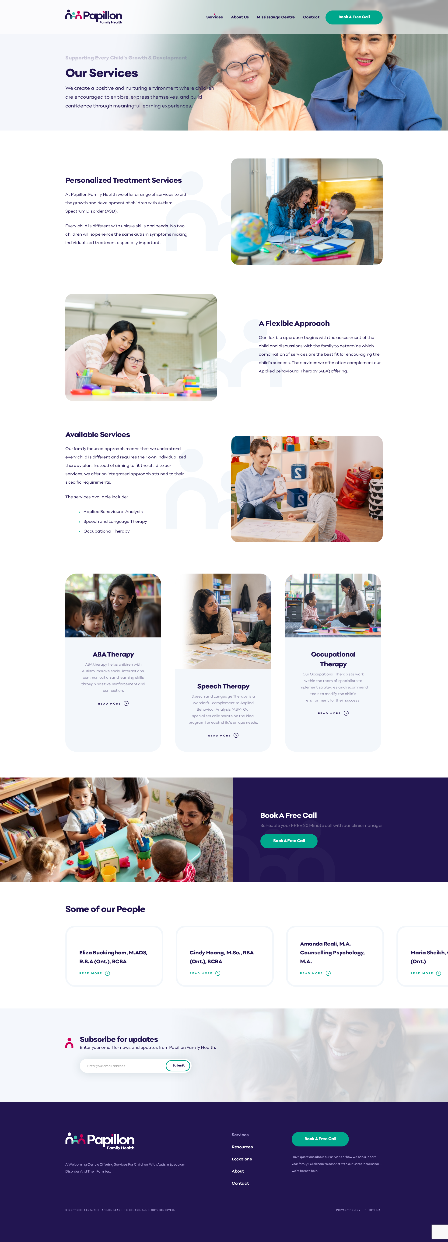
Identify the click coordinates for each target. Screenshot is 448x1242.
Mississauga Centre (276, 17)
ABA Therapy (113, 655)
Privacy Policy (348, 1210)
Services (214, 17)
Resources (242, 1147)
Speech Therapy (223, 687)
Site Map (376, 1210)
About (238, 1171)
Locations (242, 1159)
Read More (109, 703)
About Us (240, 17)
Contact (311, 17)
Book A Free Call (289, 841)
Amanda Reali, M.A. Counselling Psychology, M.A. (332, 953)
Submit (178, 1065)
